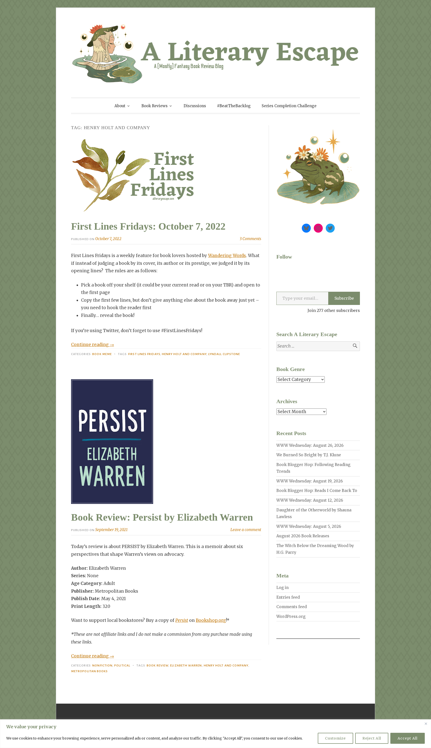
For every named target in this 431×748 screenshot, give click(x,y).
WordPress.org (291, 616)
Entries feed (288, 597)
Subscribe (344, 298)
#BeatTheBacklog (234, 105)
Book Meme (102, 354)
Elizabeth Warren (186, 665)
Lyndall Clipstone (224, 354)
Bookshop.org (211, 620)
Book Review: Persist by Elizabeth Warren (162, 517)
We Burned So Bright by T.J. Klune (308, 455)
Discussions (195, 105)
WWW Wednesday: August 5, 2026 (308, 526)
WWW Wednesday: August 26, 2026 (309, 445)
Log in (282, 587)
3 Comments (250, 238)
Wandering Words (227, 255)
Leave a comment (245, 529)
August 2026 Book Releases (302, 536)
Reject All (371, 738)
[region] (215, 733)
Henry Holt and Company (184, 354)
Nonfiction (102, 665)
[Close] (426, 724)
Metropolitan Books (89, 671)
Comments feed (291, 606)
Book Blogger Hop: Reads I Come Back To (316, 490)
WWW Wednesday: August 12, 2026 (309, 500)
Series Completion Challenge (289, 105)
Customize (335, 738)
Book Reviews (154, 105)
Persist (181, 620)
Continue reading (92, 344)
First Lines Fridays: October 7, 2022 (148, 226)
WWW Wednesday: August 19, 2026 (309, 481)
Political (122, 665)
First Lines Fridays (144, 354)
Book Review (157, 665)
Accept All (408, 738)
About (119, 105)
